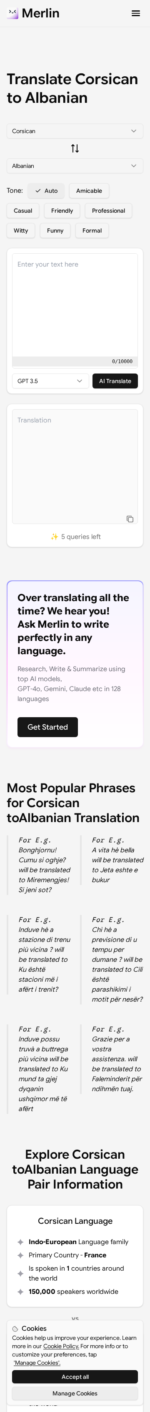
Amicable (89, 190)
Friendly (62, 210)
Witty (21, 230)
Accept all (75, 1376)
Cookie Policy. (61, 1346)
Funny (55, 230)
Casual (23, 210)
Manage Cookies (75, 1393)
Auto (51, 190)
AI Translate (115, 381)
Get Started (48, 727)
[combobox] (75, 131)
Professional (108, 210)
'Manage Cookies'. (37, 1362)
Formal (92, 230)
